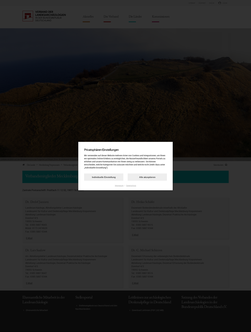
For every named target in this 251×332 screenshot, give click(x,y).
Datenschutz (131, 185)
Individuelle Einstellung (104, 177)
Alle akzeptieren (147, 177)
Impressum (119, 185)
